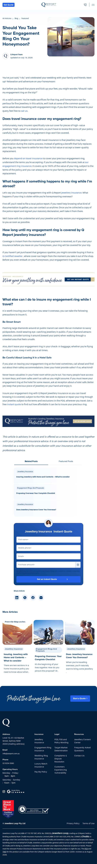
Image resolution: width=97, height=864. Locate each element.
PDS (86, 849)
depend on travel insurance (28, 158)
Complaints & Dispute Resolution (60, 758)
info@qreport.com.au (11, 754)
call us (24, 111)
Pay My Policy (40, 772)
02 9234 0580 (8, 763)
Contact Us (79, 755)
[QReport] (49, 5)
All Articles (7, 18)
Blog (16, 18)
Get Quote (8, 5)
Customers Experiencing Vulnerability (60, 770)
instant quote (14, 404)
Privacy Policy (73, 823)
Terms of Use (88, 823)
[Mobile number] (85, 4)
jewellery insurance (71, 192)
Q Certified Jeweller (12, 256)
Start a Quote (79, 698)
